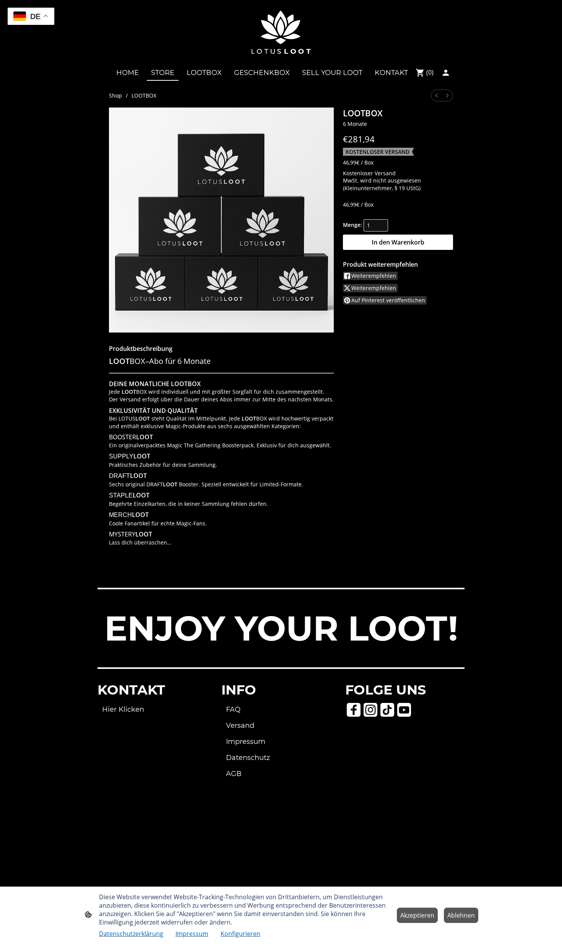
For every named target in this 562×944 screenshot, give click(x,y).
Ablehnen (461, 915)
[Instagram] (370, 710)
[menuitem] (436, 95)
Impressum (191, 933)
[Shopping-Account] (445, 72)
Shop (115, 95)
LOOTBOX (144, 95)
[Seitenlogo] (281, 32)
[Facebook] (354, 710)
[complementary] (31, 17)
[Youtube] (404, 710)
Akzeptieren (417, 915)
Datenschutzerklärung (131, 933)
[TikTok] (387, 710)
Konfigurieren (240, 933)
